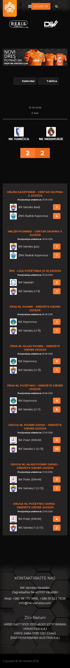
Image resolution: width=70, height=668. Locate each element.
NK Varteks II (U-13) (30, 488)
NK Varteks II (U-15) (30, 449)
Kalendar (28, 81)
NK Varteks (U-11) (29, 409)
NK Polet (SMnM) (29, 440)
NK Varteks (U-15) (29, 330)
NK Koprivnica (27, 322)
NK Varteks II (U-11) (30, 527)
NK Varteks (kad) (29, 207)
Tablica (51, 81)
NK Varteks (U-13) (29, 370)
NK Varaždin (26, 282)
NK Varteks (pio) (28, 246)
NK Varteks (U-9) (29, 291)
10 (56, 449)
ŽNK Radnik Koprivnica (33, 216)
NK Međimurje (51, 139)
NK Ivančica (19, 139)
